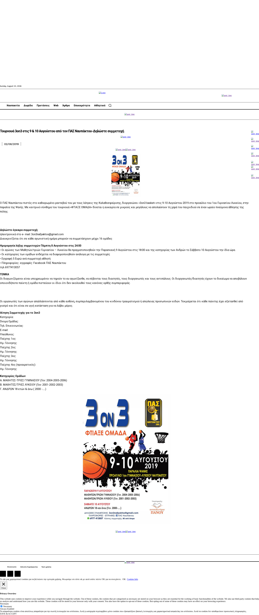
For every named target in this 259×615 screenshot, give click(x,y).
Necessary (7, 606)
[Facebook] (3, 574)
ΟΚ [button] (124, 579)
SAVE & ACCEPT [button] (8, 614)
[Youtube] (18, 574)
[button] (110, 105)
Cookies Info (132, 579)
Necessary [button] (4, 604)
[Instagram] (10, 574)
